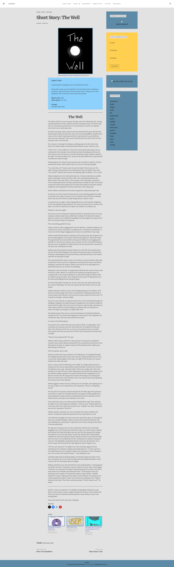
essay (112, 110)
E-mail (112, 43)
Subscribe (114, 66)
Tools (112, 136)
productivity (114, 116)
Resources (86, 3)
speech (112, 130)
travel (112, 139)
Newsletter (97, 3)
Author (107, 3)
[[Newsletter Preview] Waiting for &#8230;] (56, 521)
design (112, 107)
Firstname (113, 50)
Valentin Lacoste (67, 75)
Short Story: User (72, 527)
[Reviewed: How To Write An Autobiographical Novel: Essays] (93, 521)
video (112, 142)
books (112, 104)
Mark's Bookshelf (122, 24)
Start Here (66, 3)
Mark (39, 23)
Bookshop (117, 3)
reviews (112, 124)
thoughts (113, 133)
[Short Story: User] (75, 521)
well (52, 543)
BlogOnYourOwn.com (101, 564)
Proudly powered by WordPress (76, 564)
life (111, 113)
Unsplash (76, 75)
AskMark (11, 3)
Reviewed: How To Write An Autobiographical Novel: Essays (93, 529)
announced (113, 101)
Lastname (113, 58)
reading (112, 122)
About (76, 3)
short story (40, 12)
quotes (112, 119)
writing (49, 12)
